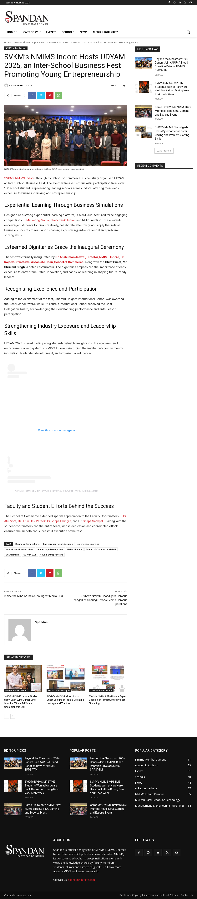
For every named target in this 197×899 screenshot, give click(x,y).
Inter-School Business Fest (20, 549)
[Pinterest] (49, 95)
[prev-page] (6, 716)
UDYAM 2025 (29, 554)
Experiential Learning (88, 543)
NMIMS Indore (74, 549)
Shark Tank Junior (62, 220)
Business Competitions (27, 543)
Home (7, 42)
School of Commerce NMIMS (101, 549)
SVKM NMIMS (13, 554)
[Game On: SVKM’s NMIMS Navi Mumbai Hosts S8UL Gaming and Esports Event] (143, 111)
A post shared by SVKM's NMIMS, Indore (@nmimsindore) (56, 490)
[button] (188, 32)
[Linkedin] (180, 3)
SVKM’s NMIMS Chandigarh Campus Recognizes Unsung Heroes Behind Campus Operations (99, 600)
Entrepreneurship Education (58, 543)
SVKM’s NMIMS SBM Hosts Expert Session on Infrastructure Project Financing (108, 700)
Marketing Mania (37, 220)
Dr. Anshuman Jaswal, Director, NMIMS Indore (87, 257)
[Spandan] (6, 85)
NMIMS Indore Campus (25, 42)
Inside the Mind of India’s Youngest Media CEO (33, 596)
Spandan (17, 85)
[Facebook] (169, 3)
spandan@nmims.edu (81, 880)
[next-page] (12, 716)
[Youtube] (190, 3)
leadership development (50, 549)
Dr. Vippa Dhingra (59, 521)
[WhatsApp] (58, 95)
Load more (163, 150)
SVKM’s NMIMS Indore (19, 178)
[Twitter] (185, 3)
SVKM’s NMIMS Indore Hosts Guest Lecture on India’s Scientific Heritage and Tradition (65, 700)
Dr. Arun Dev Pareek (32, 521)
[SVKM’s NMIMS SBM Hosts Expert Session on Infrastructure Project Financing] (108, 678)
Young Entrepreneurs (51, 554)
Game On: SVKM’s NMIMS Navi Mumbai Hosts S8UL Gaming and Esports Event (173, 111)
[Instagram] (174, 3)
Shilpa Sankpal (93, 521)
